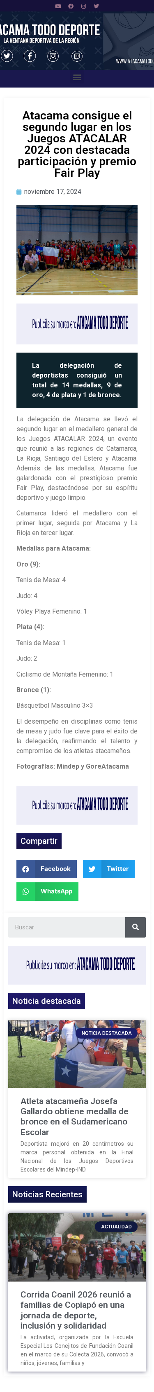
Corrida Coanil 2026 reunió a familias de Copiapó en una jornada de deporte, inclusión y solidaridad (76, 1310)
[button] (77, 76)
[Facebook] (70, 6)
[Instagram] (83, 6)
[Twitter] (96, 6)
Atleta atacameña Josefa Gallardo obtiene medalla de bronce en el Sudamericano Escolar (75, 1116)
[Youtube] (58, 6)
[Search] (135, 927)
